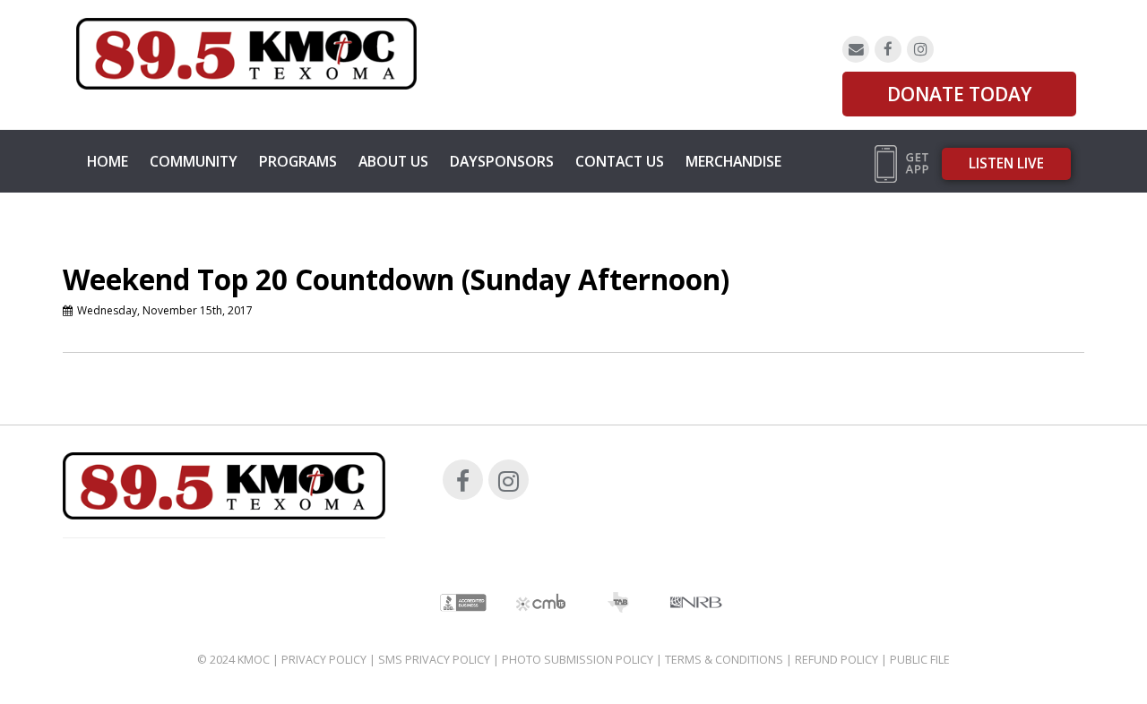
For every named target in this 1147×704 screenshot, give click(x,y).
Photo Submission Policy (577, 659)
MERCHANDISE (733, 161)
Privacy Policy (324, 659)
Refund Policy (836, 659)
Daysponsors (502, 161)
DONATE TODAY (959, 94)
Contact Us (619, 161)
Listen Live (1006, 163)
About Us (393, 161)
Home (107, 161)
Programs (298, 161)
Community (193, 161)
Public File (920, 659)
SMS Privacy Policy (434, 659)
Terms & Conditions (724, 659)
